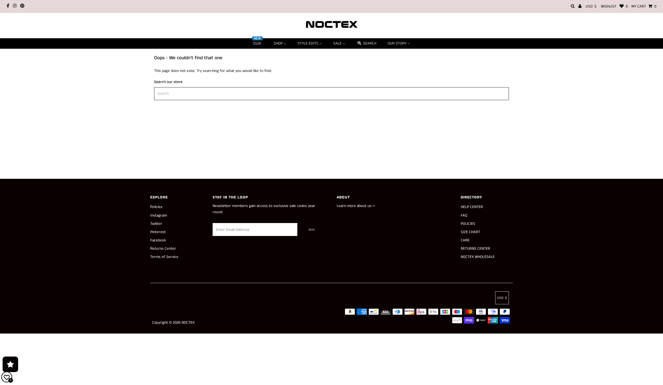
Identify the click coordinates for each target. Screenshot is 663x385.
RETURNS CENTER (475, 248)
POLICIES (468, 223)
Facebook (158, 240)
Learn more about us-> (356, 206)
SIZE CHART (470, 232)
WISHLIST (614, 6)
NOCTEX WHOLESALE (478, 257)
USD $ (591, 6)
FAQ (464, 215)
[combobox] (331, 93)
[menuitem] (257, 43)
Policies (156, 207)
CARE (465, 240)
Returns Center (163, 248)
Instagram (158, 215)
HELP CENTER (472, 207)
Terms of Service (164, 257)
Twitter (156, 223)
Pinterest (158, 232)
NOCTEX (188, 322)
